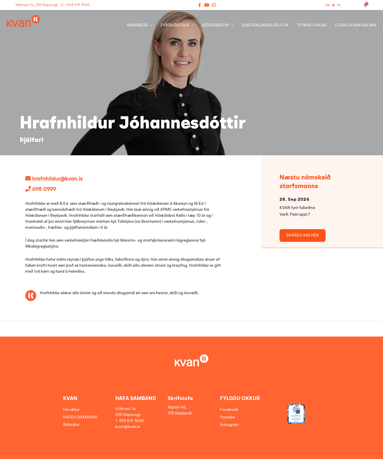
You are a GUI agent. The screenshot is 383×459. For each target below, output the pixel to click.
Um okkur (71, 410)
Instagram (229, 425)
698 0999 (43, 189)
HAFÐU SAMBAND (80, 417)
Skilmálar (71, 425)
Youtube (227, 417)
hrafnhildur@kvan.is (57, 179)
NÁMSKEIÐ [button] (137, 25)
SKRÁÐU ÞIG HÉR (302, 235)
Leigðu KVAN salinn (355, 25)
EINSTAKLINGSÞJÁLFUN (265, 25)
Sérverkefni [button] (215, 25)
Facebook (229, 410)
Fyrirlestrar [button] (174, 25)
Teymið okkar (311, 25)
